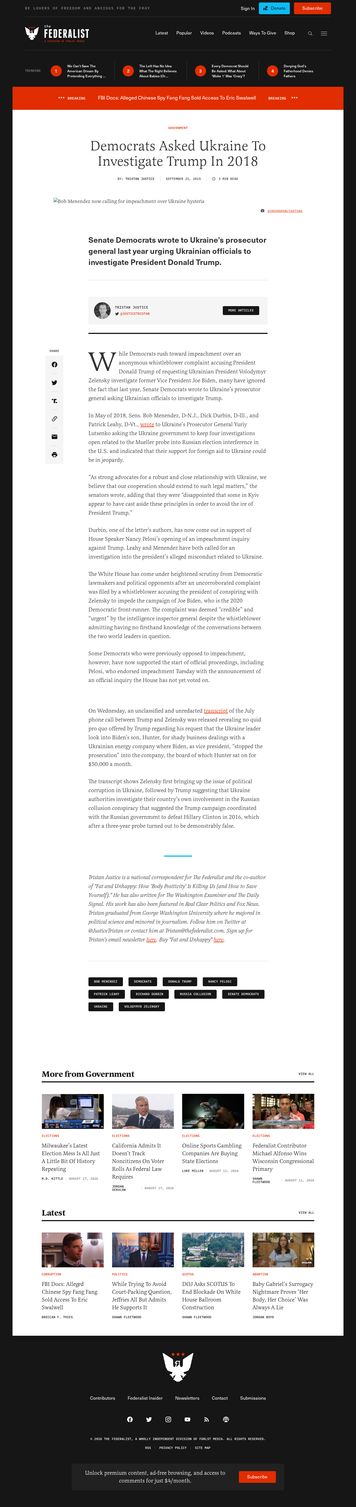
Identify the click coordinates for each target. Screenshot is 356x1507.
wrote (147, 424)
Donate (278, 8)
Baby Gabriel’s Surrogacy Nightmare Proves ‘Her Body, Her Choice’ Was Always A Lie (283, 1296)
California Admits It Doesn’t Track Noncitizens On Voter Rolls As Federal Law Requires (138, 1161)
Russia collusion (195, 994)
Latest (53, 1213)
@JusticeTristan (135, 314)
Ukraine (101, 1006)
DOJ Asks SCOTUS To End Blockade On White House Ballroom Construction (211, 1296)
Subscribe (312, 8)
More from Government (88, 1074)
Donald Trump (180, 981)
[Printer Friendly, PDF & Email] (54, 455)
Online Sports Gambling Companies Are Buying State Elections (211, 1153)
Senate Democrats (243, 994)
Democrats (143, 981)
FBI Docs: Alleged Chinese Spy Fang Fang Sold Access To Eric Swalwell (69, 1296)
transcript (216, 710)
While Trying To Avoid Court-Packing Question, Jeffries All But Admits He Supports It (142, 1296)
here (151, 939)
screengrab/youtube (285, 211)
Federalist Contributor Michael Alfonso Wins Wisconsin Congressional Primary (283, 1157)
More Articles (241, 310)
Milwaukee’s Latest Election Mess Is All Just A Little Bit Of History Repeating (71, 1157)
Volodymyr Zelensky (141, 1006)
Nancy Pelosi (220, 981)
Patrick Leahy (106, 994)
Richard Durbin (149, 994)
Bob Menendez (105, 981)
